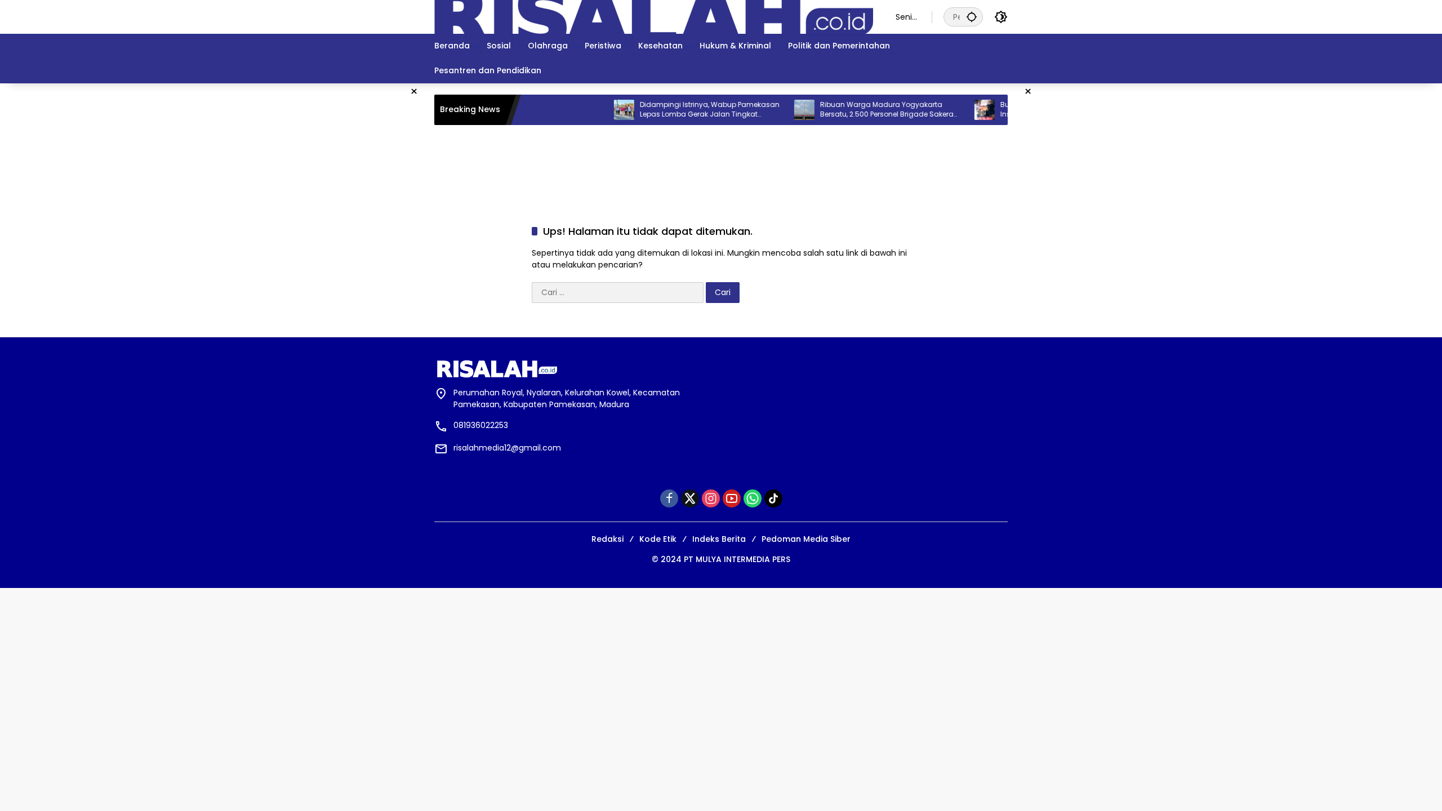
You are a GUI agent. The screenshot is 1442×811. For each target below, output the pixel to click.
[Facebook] (669, 498)
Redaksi (607, 539)
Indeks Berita (719, 539)
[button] (971, 16)
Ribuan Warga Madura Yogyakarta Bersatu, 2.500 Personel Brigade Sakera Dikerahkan (871, 109)
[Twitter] (690, 498)
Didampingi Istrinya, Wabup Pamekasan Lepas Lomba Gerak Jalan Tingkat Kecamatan (694, 109)
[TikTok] (773, 498)
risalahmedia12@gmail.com (507, 447)
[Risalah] (653, 16)
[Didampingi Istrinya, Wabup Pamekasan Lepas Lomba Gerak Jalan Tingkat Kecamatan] (609, 110)
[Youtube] (732, 498)
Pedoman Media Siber (806, 539)
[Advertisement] (309, 108)
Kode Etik (658, 539)
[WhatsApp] (753, 498)
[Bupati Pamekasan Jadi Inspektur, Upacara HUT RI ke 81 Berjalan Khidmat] (969, 110)
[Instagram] (711, 498)
